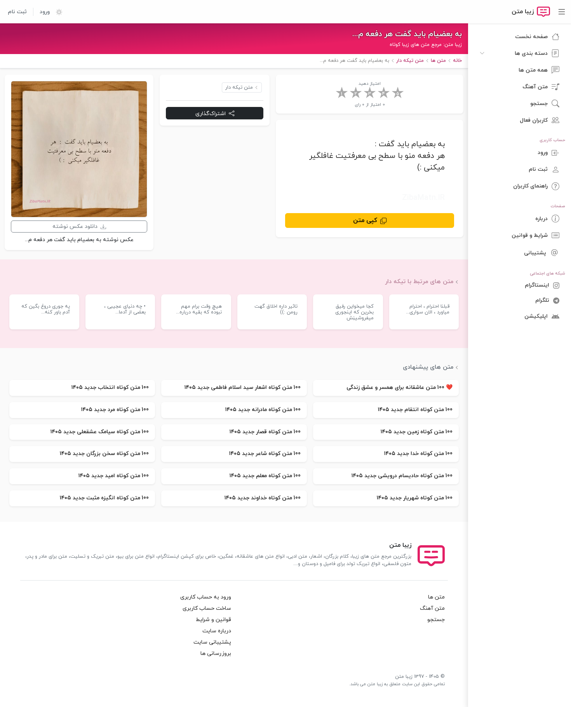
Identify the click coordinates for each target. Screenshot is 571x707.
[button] (56, 12)
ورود (45, 12)
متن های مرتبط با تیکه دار (419, 281)
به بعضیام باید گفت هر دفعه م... (407, 34)
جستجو (436, 619)
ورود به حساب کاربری (205, 597)
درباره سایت (216, 631)
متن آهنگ (432, 608)
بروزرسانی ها (215, 653)
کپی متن (365, 220)
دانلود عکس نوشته (74, 226)
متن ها (436, 597)
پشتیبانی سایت (212, 642)
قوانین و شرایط (213, 619)
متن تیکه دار (239, 87)
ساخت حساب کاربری (207, 608)
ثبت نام (17, 12)
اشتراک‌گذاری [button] (210, 113)
